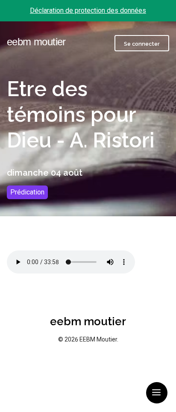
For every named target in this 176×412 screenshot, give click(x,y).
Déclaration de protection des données (88, 10)
